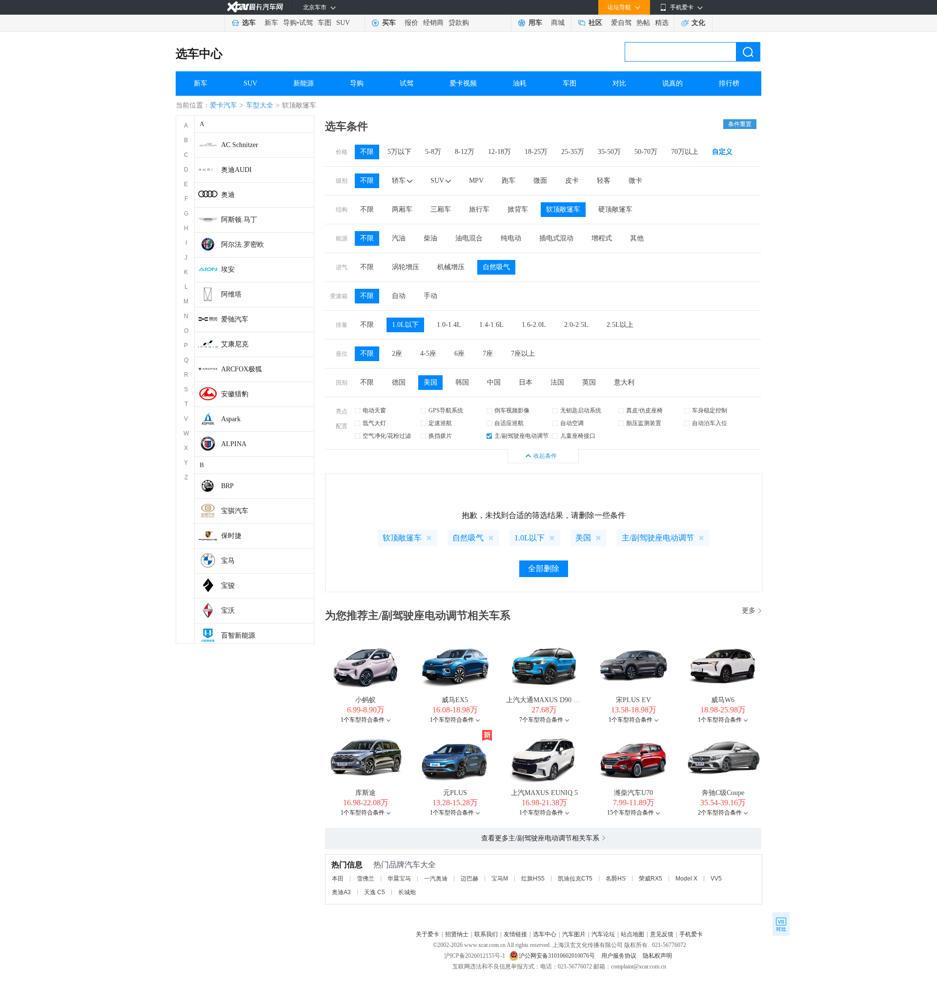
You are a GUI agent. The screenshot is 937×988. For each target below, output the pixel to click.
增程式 (601, 238)
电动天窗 (374, 410)
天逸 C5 (374, 892)
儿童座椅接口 (577, 435)
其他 (637, 238)
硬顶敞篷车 (615, 209)
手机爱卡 (691, 934)
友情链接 (515, 934)
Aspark (231, 419)
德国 (399, 382)
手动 (430, 296)
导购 (290, 22)
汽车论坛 (603, 934)
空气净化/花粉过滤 (387, 435)
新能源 (303, 83)
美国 (430, 382)
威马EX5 (455, 700)
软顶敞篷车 (563, 209)
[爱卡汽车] (255, 7)
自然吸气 (496, 267)
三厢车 (440, 209)
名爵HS (616, 878)
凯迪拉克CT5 (575, 878)
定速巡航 (440, 423)
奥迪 (228, 194)
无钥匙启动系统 (580, 410)
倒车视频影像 (512, 410)
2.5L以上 (620, 324)
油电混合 (469, 238)
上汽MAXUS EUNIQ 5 (544, 792)
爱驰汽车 (234, 319)
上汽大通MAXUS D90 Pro (544, 700)
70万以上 (684, 151)
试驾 (306, 22)
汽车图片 (574, 934)
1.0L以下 (405, 324)
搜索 (748, 52)
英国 (589, 382)
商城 (558, 22)
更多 (748, 610)
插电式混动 (556, 238)
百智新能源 (238, 635)
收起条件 (545, 455)
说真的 (672, 83)
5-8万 (433, 151)
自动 (399, 296)
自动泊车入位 (709, 423)
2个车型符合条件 (720, 812)
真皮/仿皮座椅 (644, 410)
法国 (557, 382)
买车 (389, 22)
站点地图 (632, 934)
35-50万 (609, 151)
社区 (595, 22)
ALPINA (233, 444)
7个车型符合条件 (541, 719)
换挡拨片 (440, 435)
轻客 (604, 180)
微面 (540, 180)
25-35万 (572, 151)
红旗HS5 (533, 878)
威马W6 (722, 700)
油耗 (520, 83)
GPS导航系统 (445, 410)
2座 (397, 353)
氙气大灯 (374, 423)
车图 (324, 22)
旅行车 (479, 209)
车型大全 (259, 105)
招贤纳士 (456, 934)
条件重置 (740, 124)
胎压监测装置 (643, 423)
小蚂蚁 (365, 700)
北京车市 (314, 7)
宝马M (499, 878)
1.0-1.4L (449, 324)
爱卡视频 (463, 83)
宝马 (228, 560)
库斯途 (365, 792)
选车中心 (199, 53)
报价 (411, 22)
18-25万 (536, 151)
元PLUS (455, 792)
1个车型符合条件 (363, 719)
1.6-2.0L (534, 324)
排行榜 (729, 83)
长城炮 (407, 892)
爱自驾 (621, 22)
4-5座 (428, 353)
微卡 (635, 180)
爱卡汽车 (223, 105)
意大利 (624, 382)
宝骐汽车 (234, 511)
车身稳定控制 (709, 410)
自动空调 (572, 423)
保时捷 (231, 535)
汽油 (399, 238)
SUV (343, 22)
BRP (227, 486)
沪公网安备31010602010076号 (557, 955)
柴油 (430, 238)
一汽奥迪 (436, 878)
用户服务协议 (619, 955)
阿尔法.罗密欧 (242, 244)
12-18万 (499, 151)
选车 (249, 22)
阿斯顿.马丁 (239, 219)
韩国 (462, 382)
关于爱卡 (427, 934)
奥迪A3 (341, 892)
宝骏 (228, 585)
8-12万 (464, 151)
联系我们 (486, 934)
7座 (488, 353)
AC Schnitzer (239, 145)
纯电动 (511, 238)
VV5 (716, 878)
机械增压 (451, 267)
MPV (476, 180)
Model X (686, 878)
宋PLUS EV (633, 700)
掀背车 (518, 209)
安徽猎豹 (234, 394)
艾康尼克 (234, 344)
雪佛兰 (365, 878)
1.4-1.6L (491, 324)
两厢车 (402, 209)
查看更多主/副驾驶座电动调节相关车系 (540, 838)
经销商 (433, 22)
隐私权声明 (657, 955)
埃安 (228, 269)
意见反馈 (661, 934)
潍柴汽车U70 (633, 792)
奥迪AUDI (236, 169)
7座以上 (523, 353)
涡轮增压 (405, 267)
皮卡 (572, 180)
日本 (525, 382)
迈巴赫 (469, 878)
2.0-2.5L (576, 324)
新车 (271, 22)
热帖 (643, 22)
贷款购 (458, 22)
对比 (619, 83)
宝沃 (228, 610)
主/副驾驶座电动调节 (521, 435)
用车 (535, 22)
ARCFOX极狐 (241, 369)
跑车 (508, 180)
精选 (662, 22)
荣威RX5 (650, 878)
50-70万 (645, 151)
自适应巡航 (509, 423)
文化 (698, 22)
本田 (338, 878)
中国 (494, 382)
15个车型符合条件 (630, 812)
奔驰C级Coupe (723, 792)
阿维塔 (231, 294)
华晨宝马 (399, 878)
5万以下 (399, 151)
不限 (367, 151)
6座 (459, 353)
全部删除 (543, 568)
